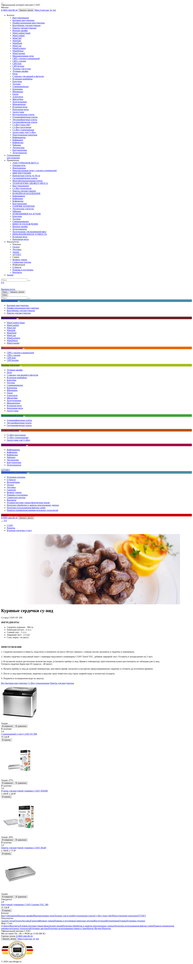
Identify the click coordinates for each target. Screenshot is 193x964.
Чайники (16, 145)
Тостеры (16, 84)
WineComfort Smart (21, 33)
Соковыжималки (20, 86)
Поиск (4, 292)
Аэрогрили (17, 96)
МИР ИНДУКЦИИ (21, 173)
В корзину (6, 740)
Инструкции (100, 921)
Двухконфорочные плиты (24, 119)
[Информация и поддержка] (28, 473)
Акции (15, 252)
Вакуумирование (20, 18)
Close (4, 295)
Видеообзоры (13, 482)
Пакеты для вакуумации (24, 191)
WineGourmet (18, 53)
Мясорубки (17, 99)
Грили (15, 94)
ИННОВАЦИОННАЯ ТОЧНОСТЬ (29, 234)
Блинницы (17, 89)
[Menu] (2, 3)
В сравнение (21, 726)
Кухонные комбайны (22, 79)
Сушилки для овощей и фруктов (28, 76)
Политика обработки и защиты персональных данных (33, 505)
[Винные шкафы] (17, 318)
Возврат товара (19, 259)
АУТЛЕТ (16, 254)
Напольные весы (20, 109)
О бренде (16, 267)
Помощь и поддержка (22, 270)
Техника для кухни (21, 68)
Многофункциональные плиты (27, 180)
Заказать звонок (26, 10)
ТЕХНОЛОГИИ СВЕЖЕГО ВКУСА (30, 183)
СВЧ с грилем (19, 61)
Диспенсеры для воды (23, 208)
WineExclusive (19, 48)
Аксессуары (18, 112)
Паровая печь (18, 165)
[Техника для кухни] (20, 365)
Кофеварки (17, 140)
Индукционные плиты (23, 114)
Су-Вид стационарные (23, 130)
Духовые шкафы (20, 71)
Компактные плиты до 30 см (26, 175)
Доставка (16, 249)
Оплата (15, 247)
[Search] (29, 280)
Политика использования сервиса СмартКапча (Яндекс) (75, 928)
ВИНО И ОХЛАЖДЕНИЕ (25, 224)
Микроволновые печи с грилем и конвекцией (34, 170)
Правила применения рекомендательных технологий (32, 510)
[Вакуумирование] (19, 301)
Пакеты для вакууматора (24, 28)
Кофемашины (19, 137)
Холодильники (19, 102)
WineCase (16, 46)
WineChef (16, 38)
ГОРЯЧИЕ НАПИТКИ (23, 206)
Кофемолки (17, 142)
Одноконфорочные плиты (25, 117)
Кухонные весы (19, 107)
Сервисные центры (21, 262)
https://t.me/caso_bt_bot (45, 10)
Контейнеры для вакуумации (26, 25)
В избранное (7, 726)
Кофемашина (18, 196)
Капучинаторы (19, 150)
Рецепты (106, 928)
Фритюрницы (19, 168)
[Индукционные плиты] (24, 416)
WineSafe (16, 40)
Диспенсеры (18, 147)
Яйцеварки (17, 91)
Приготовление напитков (24, 135)
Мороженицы (19, 104)
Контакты (17, 272)
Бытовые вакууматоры (23, 20)
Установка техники (16, 477)
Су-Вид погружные (21, 127)
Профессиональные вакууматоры (28, 23)
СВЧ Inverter (18, 66)
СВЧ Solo (16, 63)
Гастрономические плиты (24, 122)
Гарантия (11, 490)
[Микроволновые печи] (23, 348)
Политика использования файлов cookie (26, 507)
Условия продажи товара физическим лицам (28, 502)
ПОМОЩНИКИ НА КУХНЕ (26, 214)
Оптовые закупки (39, 928)
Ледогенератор (19, 152)
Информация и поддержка (14, 472)
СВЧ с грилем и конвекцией (26, 58)
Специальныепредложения (13, 156)
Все (3, 683)
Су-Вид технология (21, 188)
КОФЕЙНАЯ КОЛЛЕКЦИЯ (26, 193)
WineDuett (17, 43)
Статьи (11, 921)
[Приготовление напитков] (27, 445)
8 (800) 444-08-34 (9, 10)
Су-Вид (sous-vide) (21, 124)
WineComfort (18, 35)
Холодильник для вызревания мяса (29, 231)
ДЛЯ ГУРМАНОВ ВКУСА (25, 163)
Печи (15, 74)
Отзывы (123, 921)
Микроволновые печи (23, 56)
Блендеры (17, 81)
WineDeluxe (18, 51)
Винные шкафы (20, 30)
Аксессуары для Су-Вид (24, 132)
